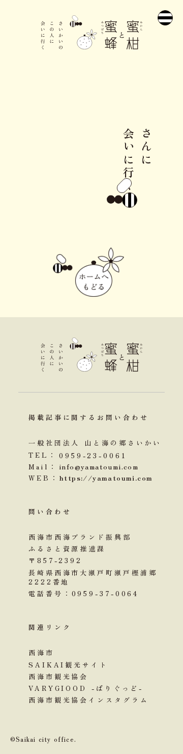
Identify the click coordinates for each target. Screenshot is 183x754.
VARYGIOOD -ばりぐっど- (85, 688)
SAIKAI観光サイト (68, 664)
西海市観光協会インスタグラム (88, 700)
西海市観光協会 (58, 676)
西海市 (41, 652)
